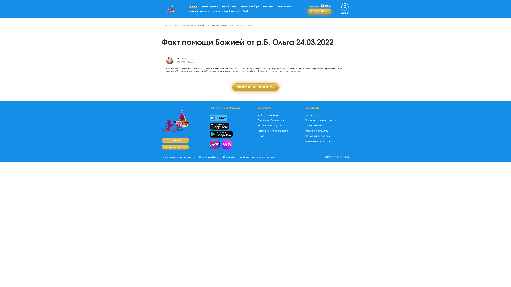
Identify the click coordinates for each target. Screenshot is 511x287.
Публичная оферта (209, 157)
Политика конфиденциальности (178, 157)
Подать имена (284, 6)
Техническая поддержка (270, 126)
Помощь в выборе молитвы (271, 120)
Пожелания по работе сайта (272, 131)
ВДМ (245, 11)
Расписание (229, 6)
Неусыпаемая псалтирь (318, 136)
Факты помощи (210, 6)
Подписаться (319, 11)
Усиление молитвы (199, 11)
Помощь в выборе (249, 6)
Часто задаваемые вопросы (320, 120)
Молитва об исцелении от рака (255, 87)
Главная (193, 6)
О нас (260, 136)
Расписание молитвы (316, 131)
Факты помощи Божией (184, 25)
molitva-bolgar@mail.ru (269, 115)
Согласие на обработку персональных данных (248, 157)
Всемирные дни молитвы (318, 141)
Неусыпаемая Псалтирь (226, 11)
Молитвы (268, 6)
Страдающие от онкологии (212, 25)
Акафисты (310, 115)
